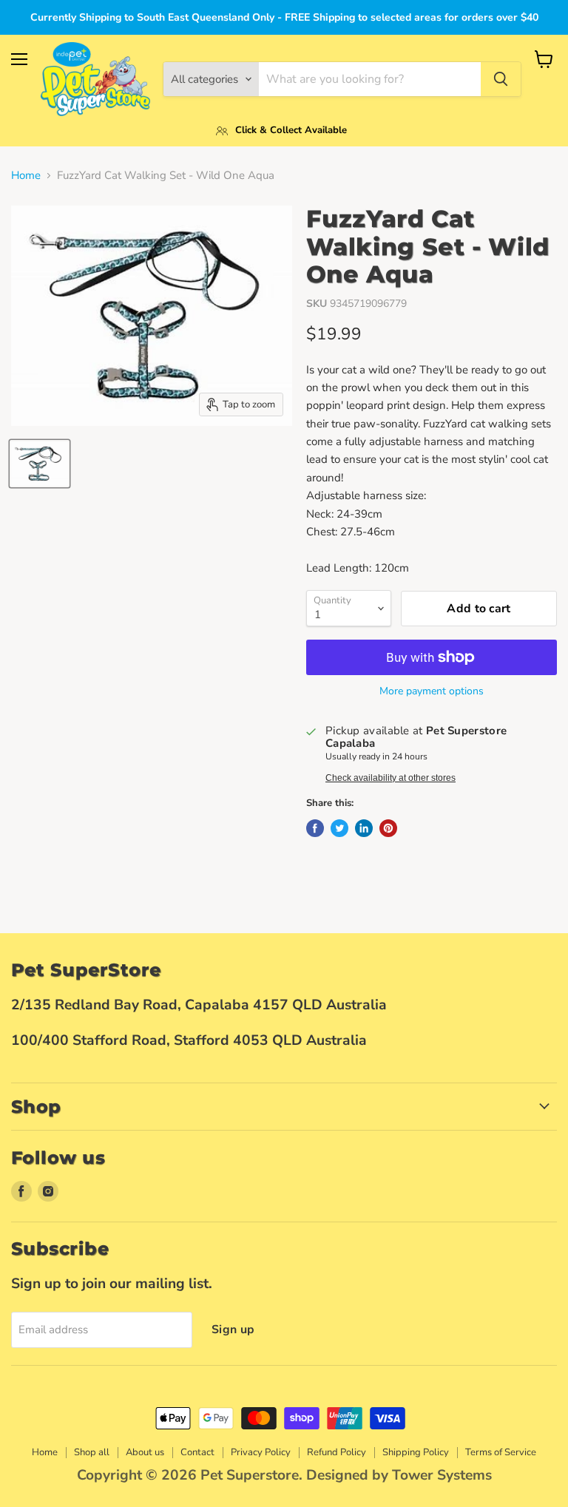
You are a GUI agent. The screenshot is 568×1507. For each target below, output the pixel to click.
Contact (197, 1452)
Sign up (233, 1329)
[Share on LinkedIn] (364, 828)
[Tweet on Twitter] (339, 828)
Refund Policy (336, 1452)
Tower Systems (442, 1475)
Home (26, 175)
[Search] (501, 79)
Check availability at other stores (390, 778)
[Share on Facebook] (315, 828)
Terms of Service (500, 1452)
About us (145, 1452)
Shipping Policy (415, 1452)
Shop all (91, 1452)
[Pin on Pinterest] (388, 828)
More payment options (431, 691)
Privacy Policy (261, 1452)
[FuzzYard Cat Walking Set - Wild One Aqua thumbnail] (40, 463)
